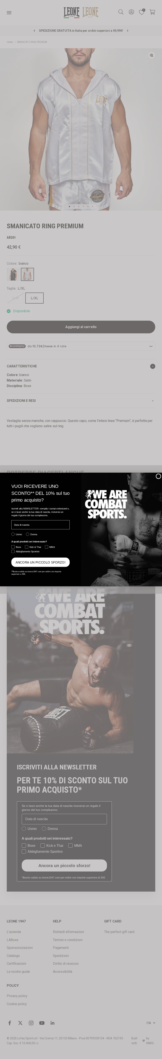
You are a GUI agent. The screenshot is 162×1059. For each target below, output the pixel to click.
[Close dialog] (158, 476)
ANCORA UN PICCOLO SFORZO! (41, 562)
